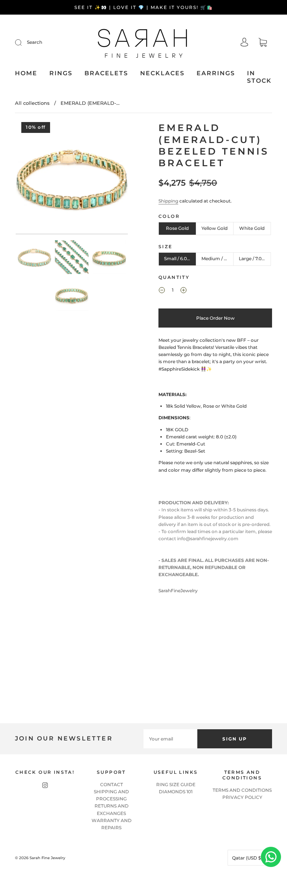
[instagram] (45, 785)
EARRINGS (216, 73)
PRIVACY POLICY (242, 797)
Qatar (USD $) (247, 858)
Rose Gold (177, 228)
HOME (26, 73)
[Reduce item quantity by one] (162, 291)
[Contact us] (271, 857)
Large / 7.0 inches (255, 258)
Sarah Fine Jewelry (47, 857)
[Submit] (23, 42)
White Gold (252, 228)
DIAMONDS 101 (175, 791)
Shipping (168, 201)
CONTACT (111, 784)
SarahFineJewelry (178, 590)
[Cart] (262, 43)
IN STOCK (259, 77)
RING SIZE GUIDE (175, 784)
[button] (27, 179)
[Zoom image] (71, 179)
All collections (32, 103)
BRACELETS (106, 73)
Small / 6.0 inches (180, 258)
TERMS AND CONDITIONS (242, 790)
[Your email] (170, 738)
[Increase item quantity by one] (183, 291)
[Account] (244, 43)
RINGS (60, 73)
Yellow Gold (214, 228)
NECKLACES (162, 73)
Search (34, 42)
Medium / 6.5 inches (217, 258)
